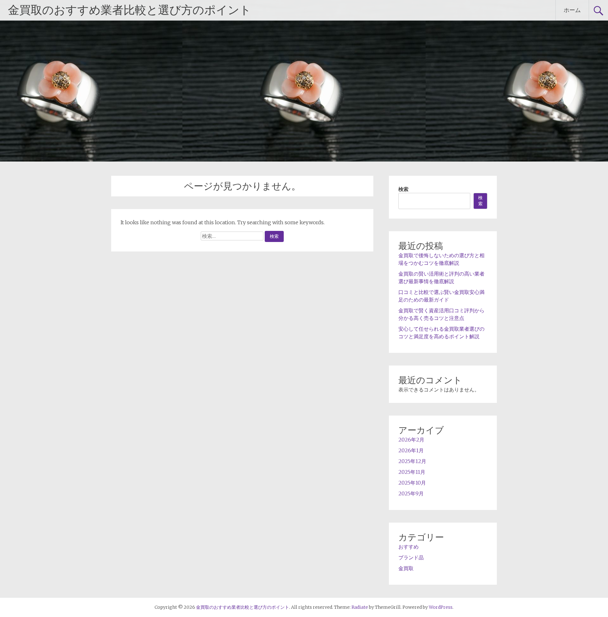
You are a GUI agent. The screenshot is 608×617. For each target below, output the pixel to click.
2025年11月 (411, 472)
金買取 (406, 568)
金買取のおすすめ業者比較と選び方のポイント (129, 10)
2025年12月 (412, 461)
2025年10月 (412, 483)
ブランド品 (411, 557)
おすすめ (408, 547)
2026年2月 (411, 439)
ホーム (572, 10)
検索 (403, 189)
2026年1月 (411, 450)
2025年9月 (411, 493)
